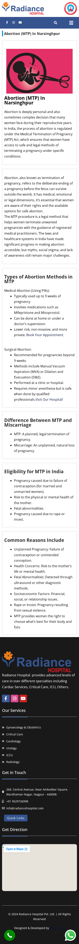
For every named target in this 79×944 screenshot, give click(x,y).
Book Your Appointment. (45, 335)
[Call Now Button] (9, 935)
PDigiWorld (57, 928)
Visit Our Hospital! (49, 399)
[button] (71, 23)
